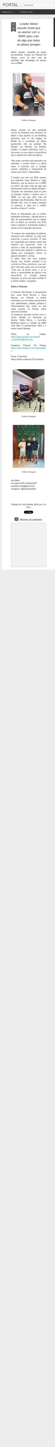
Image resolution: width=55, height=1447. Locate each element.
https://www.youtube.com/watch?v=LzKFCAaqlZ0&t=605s (25, 338)
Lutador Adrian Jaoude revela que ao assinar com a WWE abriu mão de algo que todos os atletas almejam (28, 34)
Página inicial (26, 11)
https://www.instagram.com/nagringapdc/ (28, 349)
